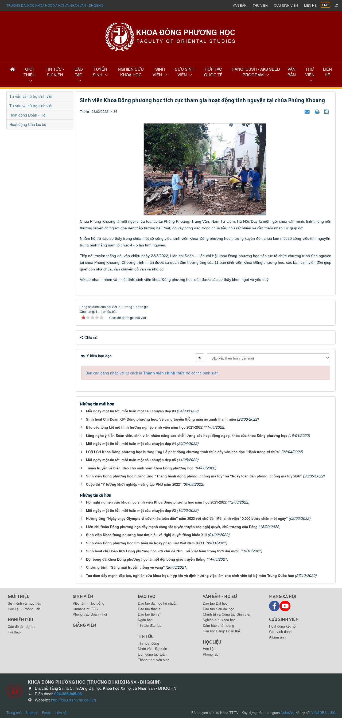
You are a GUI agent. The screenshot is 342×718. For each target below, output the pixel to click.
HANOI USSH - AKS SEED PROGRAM (256, 71)
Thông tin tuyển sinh (153, 659)
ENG (325, 5)
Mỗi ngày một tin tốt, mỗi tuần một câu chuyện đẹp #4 (131, 443)
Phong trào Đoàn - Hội (90, 614)
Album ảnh (277, 637)
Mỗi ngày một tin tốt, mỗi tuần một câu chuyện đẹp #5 (131, 459)
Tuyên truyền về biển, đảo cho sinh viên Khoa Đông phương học (139, 467)
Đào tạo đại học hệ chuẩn (157, 603)
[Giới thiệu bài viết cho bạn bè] (308, 111)
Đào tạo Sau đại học (218, 608)
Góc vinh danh (280, 631)
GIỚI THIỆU (30, 71)
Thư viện (260, 5)
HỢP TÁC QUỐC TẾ (213, 71)
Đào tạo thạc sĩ (150, 608)
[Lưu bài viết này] (327, 111)
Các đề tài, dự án (21, 626)
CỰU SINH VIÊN (185, 71)
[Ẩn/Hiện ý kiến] (199, 357)
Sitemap (31, 712)
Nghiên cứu (20, 619)
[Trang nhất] (12, 68)
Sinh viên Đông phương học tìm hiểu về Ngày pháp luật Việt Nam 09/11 (145, 542)
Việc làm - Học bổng (88, 603)
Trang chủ (14, 712)
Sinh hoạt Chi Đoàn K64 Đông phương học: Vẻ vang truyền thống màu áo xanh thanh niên (161, 419)
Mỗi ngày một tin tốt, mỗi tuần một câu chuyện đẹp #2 (131, 510)
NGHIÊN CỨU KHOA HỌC (131, 71)
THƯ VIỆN (309, 71)
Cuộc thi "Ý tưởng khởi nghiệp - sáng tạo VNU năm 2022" (133, 484)
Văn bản (240, 5)
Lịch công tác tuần (152, 654)
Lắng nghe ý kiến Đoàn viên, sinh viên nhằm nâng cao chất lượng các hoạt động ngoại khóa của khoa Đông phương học (186, 435)
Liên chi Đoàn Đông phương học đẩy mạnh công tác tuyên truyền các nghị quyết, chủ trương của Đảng (172, 526)
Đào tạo (147, 596)
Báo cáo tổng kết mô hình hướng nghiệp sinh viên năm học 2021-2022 (144, 427)
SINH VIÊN (159, 71)
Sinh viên (83, 596)
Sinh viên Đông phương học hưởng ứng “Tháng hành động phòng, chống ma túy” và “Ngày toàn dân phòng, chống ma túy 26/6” (194, 475)
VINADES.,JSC (323, 712)
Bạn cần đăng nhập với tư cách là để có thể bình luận (152, 373)
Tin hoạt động (148, 643)
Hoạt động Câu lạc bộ (27, 124)
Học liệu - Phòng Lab (24, 608)
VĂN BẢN (291, 71)
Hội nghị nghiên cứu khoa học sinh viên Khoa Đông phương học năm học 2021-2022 (156, 502)
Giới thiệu (19, 596)
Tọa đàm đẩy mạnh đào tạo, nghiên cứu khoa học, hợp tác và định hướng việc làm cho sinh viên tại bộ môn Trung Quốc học (190, 575)
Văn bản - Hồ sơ (220, 596)
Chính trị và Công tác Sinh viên (227, 614)
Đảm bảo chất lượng (218, 625)
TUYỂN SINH (100, 71)
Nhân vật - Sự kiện (152, 648)
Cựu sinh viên (286, 5)
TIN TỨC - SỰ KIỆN (55, 71)
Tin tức (145, 636)
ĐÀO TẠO (79, 71)
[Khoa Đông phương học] (171, 36)
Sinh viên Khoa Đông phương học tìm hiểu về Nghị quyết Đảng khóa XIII (146, 534)
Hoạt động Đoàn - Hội (27, 115)
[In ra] (318, 111)
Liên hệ (310, 5)
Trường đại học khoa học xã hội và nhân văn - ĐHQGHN (54, 5)
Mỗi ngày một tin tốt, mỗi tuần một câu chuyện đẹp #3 (131, 410)
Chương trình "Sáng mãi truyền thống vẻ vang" (125, 567)
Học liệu (212, 642)
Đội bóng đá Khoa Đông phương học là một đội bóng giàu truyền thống (145, 559)
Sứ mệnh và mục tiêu (24, 603)
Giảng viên (84, 625)
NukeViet (288, 712)
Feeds (47, 712)
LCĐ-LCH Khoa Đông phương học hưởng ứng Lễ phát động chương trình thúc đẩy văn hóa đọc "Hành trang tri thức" (183, 451)
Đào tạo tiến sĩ (149, 614)
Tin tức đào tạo (149, 625)
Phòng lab (210, 654)
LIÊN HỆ (327, 71)
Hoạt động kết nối (282, 626)
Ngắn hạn (145, 619)
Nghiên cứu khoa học (219, 619)
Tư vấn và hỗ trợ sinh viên (31, 96)
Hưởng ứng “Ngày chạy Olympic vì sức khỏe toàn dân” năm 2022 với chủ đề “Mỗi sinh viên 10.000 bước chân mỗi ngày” (187, 518)
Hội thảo (14, 632)
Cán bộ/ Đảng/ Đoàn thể (221, 630)
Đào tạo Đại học (215, 603)
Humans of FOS (85, 608)
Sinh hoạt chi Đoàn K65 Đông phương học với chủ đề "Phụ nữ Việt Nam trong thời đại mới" (162, 550)
